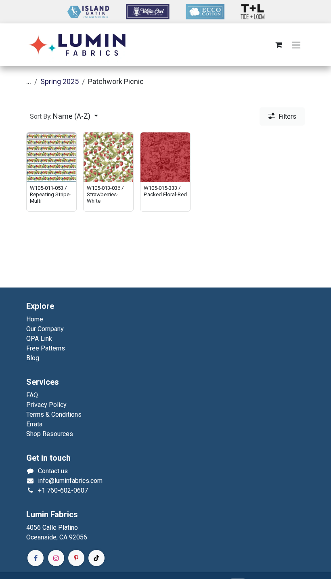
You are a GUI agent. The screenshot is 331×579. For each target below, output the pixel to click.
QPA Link (39, 338)
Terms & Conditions (54, 414)
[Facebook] (35, 558)
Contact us (53, 471)
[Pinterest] (76, 558)
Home (34, 319)
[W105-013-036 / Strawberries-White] (108, 157)
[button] (64, 116)
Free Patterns (45, 348)
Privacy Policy (46, 405)
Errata (34, 424)
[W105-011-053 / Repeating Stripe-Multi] (51, 157)
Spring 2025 (59, 81)
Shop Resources (49, 434)
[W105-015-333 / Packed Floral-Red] (165, 157)
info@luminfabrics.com (70, 481)
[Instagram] (56, 558)
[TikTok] (96, 558)
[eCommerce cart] (278, 45)
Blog (32, 358)
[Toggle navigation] (296, 45)
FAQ (32, 395)
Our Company (45, 329)
